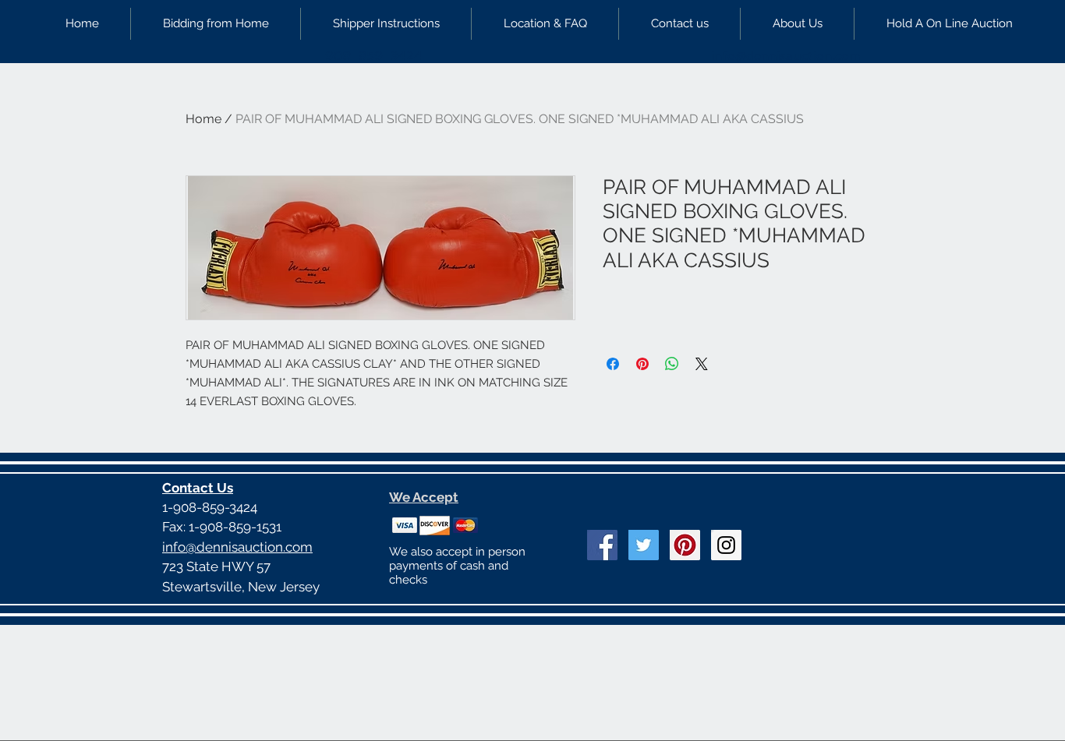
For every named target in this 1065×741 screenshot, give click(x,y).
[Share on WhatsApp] (672, 364)
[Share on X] (701, 364)
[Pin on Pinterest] (642, 364)
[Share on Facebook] (612, 364)
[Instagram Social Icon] (726, 545)
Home (203, 118)
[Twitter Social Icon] (643, 545)
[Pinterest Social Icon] (685, 545)
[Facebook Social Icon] (602, 545)
